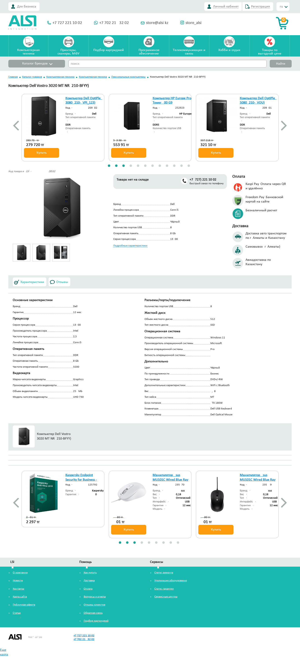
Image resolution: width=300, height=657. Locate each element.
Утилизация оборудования (170, 580)
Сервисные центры (165, 596)
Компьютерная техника (60, 76)
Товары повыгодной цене (269, 51)
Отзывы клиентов (94, 604)
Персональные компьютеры (128, 76)
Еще (3, 650)
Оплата (88, 588)
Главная (13, 76)
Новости (18, 580)
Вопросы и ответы (95, 596)
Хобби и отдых (229, 50)
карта (4, 654)
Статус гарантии (164, 588)
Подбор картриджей (108, 50)
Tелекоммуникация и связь (189, 51)
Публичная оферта (24, 604)
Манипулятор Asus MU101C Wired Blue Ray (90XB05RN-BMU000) (257, 479)
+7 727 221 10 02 (67, 23)
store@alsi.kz (157, 23)
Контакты (18, 588)
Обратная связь (93, 612)
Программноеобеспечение (149, 51)
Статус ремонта (163, 572)
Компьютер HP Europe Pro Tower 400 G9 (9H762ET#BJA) (172, 103)
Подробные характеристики (130, 245)
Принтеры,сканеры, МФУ (68, 51)
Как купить (90, 572)
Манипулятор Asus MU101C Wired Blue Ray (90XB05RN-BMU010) (170, 479)
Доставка (89, 580)
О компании (20, 572)
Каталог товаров (32, 76)
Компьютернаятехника (28, 51)
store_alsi (193, 23)
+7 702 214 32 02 (114, 23)
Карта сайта (20, 596)
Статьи (17, 612)
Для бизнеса (26, 6)
